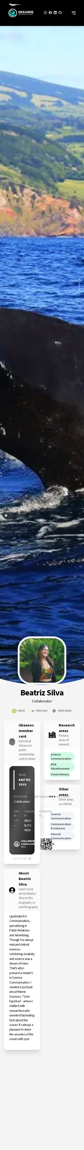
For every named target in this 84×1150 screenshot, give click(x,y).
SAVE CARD (20, 859)
